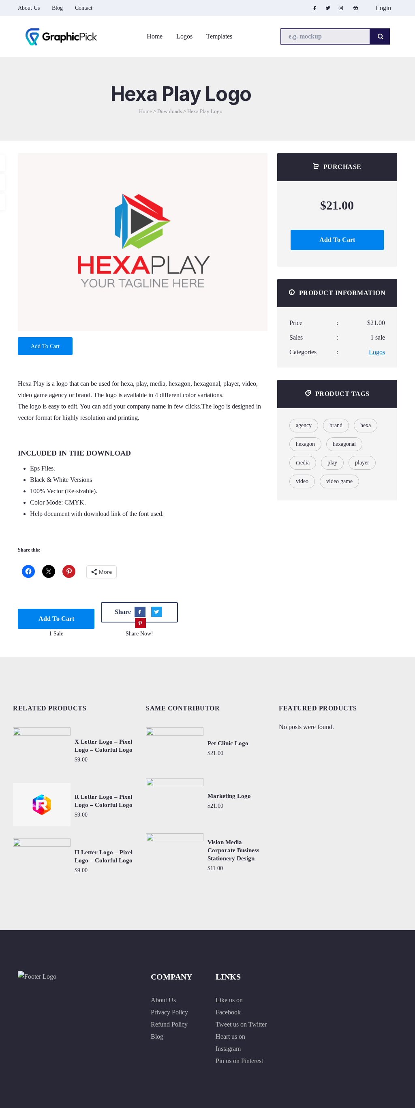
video (302, 481)
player (362, 463)
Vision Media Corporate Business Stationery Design (233, 850)
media (303, 463)
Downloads (169, 111)
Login (382, 7)
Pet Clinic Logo (228, 743)
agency (304, 425)
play (332, 463)
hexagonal (344, 444)
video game (339, 481)
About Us (163, 1000)
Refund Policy (169, 1024)
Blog (157, 1036)
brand (335, 425)
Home (145, 111)
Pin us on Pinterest (239, 1060)
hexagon (305, 444)
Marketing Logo (229, 796)
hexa (365, 425)
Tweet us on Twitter (241, 1024)
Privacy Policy (169, 1012)
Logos (377, 352)
